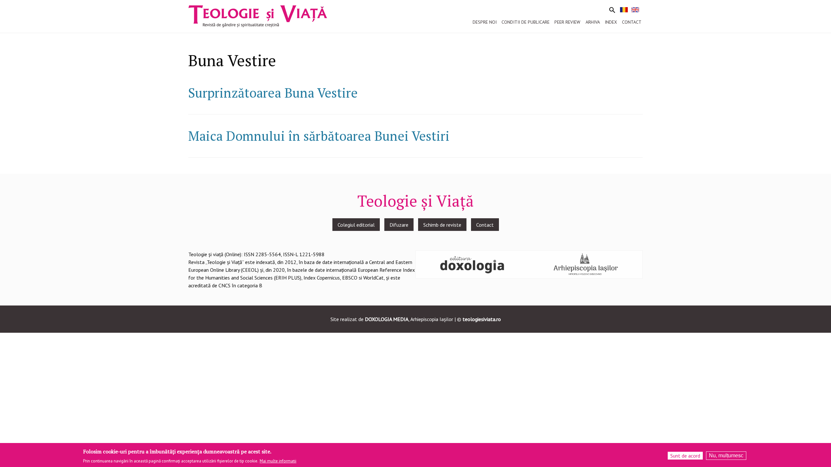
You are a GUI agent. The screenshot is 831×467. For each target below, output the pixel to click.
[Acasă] (257, 15)
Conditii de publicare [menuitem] (526, 22)
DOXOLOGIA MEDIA (386, 319)
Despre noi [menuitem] (485, 22)
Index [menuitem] (611, 22)
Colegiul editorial (356, 225)
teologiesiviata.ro (482, 319)
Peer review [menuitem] (567, 22)
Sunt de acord (685, 455)
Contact (485, 225)
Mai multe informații (278, 461)
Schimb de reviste (442, 225)
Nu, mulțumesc (726, 455)
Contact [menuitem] (631, 22)
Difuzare (399, 225)
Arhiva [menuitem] (593, 22)
